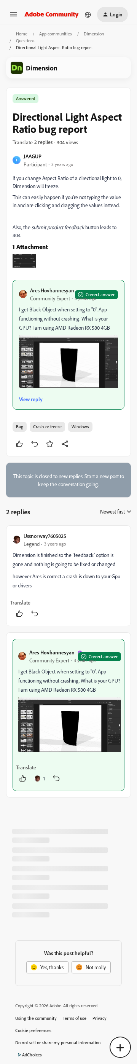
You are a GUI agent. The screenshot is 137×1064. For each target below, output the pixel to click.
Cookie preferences (33, 1030)
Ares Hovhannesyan (52, 290)
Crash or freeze (47, 426)
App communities (55, 34)
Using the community (36, 1018)
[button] (13, 16)
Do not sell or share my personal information (58, 1042)
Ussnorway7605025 (45, 536)
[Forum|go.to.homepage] (51, 14)
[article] (68, 576)
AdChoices (32, 1055)
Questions (25, 40)
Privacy (99, 1018)
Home (21, 34)
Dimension (94, 34)
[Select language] (88, 14)
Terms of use (74, 1018)
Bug (19, 426)
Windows (80, 426)
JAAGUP (32, 156)
